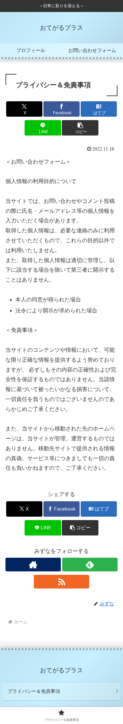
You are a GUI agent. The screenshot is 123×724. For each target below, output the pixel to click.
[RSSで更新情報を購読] (61, 582)
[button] (80, 127)
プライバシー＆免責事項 (34, 691)
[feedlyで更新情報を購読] (90, 564)
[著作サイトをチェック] (33, 564)
